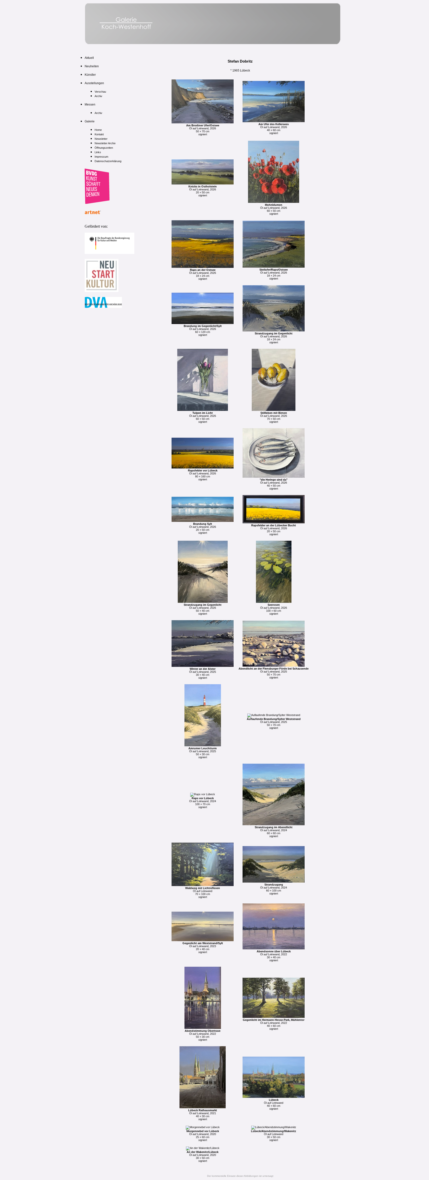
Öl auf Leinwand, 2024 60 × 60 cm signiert (273, 832)
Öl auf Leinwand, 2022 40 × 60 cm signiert (273, 1024)
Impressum (101, 156)
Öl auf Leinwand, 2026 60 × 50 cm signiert (273, 209)
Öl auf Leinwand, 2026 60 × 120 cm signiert (203, 330)
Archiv (98, 96)
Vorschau (100, 91)
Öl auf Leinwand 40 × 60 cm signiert (273, 1104)
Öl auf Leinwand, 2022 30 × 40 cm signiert (274, 956)
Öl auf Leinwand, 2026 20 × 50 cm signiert (202, 191)
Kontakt (99, 134)
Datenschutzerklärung (108, 161)
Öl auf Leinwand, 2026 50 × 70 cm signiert (202, 130)
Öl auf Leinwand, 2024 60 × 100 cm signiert (273, 889)
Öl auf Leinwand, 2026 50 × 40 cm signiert (202, 609)
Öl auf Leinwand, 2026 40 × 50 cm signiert (273, 484)
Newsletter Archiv (105, 143)
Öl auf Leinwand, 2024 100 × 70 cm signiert (202, 803)
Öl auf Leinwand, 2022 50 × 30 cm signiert (202, 1035)
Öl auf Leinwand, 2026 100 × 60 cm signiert (273, 609)
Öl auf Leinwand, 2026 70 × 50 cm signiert (273, 417)
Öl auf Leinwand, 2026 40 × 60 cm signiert (273, 129)
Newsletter (101, 138)
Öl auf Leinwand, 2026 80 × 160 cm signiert (202, 475)
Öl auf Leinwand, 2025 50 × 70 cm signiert (274, 673)
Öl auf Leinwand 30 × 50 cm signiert (273, 1136)
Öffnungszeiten (104, 147)
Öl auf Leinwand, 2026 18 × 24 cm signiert (202, 274)
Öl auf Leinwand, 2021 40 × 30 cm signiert (202, 1115)
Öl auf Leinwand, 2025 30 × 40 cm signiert (202, 673)
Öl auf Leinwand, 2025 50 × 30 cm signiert (202, 753)
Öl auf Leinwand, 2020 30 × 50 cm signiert (202, 1156)
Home (98, 129)
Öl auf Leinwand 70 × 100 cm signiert (202, 892)
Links (98, 152)
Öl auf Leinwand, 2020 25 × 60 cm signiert (202, 1136)
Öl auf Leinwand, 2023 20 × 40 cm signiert (202, 948)
